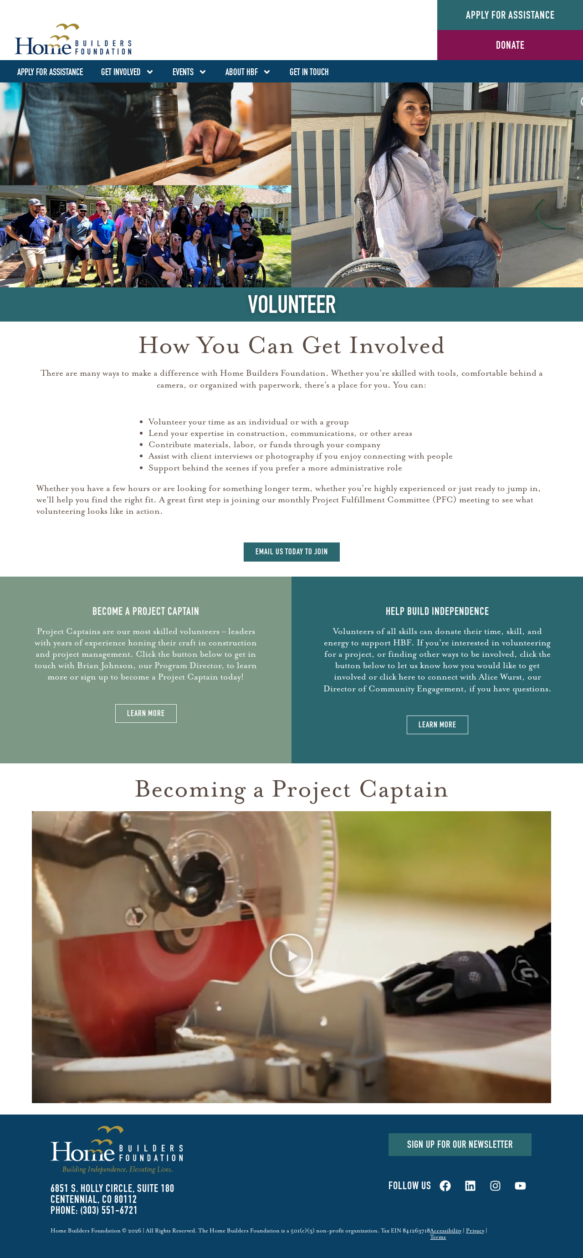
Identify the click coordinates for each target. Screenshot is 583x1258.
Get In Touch (309, 71)
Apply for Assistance (50, 71)
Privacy (475, 1230)
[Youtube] (520, 1185)
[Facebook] (445, 1185)
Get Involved (121, 71)
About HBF (241, 71)
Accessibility (445, 1230)
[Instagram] (495, 1185)
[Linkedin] (470, 1185)
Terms (438, 1237)
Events (183, 71)
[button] (291, 957)
